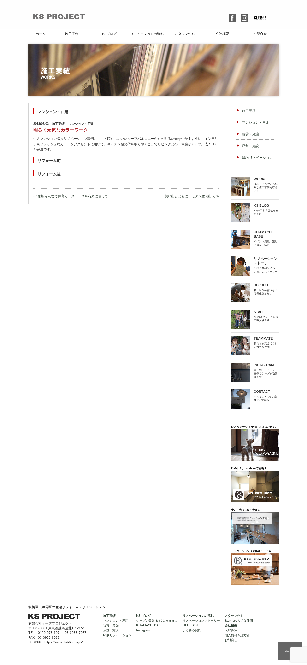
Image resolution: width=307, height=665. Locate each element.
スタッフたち (185, 34)
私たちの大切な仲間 (239, 620)
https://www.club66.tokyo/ (63, 642)
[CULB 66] (261, 18)
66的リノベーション (257, 157)
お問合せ (260, 34)
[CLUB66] (255, 427)
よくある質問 (192, 630)
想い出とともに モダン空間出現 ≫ (192, 196)
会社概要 (222, 34)
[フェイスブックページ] (255, 468)
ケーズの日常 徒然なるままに (157, 620)
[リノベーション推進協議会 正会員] (255, 551)
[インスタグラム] (244, 17)
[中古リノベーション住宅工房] (255, 510)
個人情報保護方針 (237, 635)
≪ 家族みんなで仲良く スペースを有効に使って (70, 196)
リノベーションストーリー (201, 620)
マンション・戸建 (255, 122)
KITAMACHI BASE (149, 625)
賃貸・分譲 (250, 134)
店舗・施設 (250, 146)
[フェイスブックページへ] (232, 17)
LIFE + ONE (191, 625)
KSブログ (109, 34)
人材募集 (231, 630)
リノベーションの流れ (147, 34)
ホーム (40, 34)
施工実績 (71, 34)
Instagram (143, 630)
